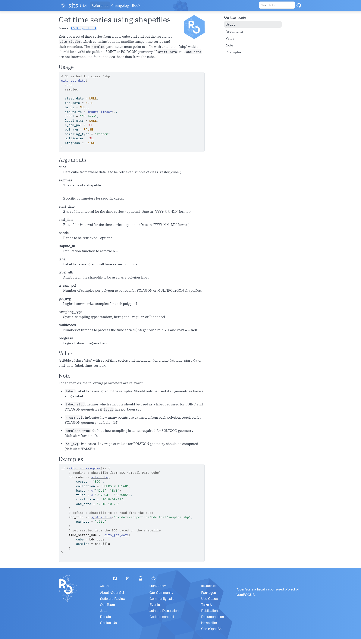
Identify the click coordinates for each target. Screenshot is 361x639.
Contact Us (108, 622)
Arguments (234, 31)
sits (73, 5)
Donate (105, 616)
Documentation (212, 616)
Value (230, 38)
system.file (101, 517)
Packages (208, 592)
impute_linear (99, 112)
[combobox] (277, 5)
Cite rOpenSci (211, 628)
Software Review (112, 598)
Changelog (120, 5)
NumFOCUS (245, 594)
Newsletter (209, 622)
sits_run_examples (85, 468)
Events (154, 604)
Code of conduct (161, 616)
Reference (99, 5)
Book (136, 5)
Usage (230, 24)
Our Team (107, 604)
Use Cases (209, 598)
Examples (233, 52)
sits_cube (99, 477)
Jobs (103, 610)
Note (229, 45)
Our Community (161, 592)
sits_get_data (73, 80)
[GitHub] (298, 5)
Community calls (161, 598)
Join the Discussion (164, 610)
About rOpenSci (112, 592)
